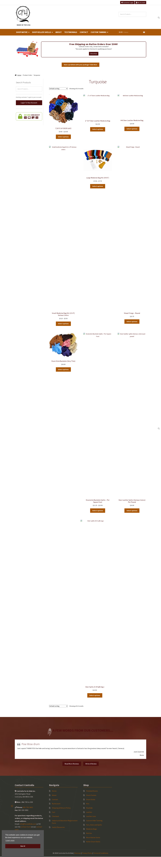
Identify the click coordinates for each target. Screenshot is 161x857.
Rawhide (89, 808)
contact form (26, 827)
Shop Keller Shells (41, 32)
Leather (89, 812)
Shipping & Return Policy (61, 808)
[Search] (159, 17)
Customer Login (128, 2)
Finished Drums (92, 791)
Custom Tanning (98, 32)
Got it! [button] (22, 846)
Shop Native (22, 32)
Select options (63, 137)
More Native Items (93, 837)
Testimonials (70, 32)
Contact (84, 32)
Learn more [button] (10, 840)
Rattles (89, 833)
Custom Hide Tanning (94, 820)
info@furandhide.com (28, 824)
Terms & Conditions (100, 853)
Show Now (93, 54)
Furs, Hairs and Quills (94, 825)
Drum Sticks (90, 799)
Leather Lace (91, 816)
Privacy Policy (87, 853)
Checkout (55, 816)
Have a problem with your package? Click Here (80, 65)
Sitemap (77, 853)
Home (19, 75)
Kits (87, 804)
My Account (141, 2)
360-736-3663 (28, 807)
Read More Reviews (72, 764)
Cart (53, 812)
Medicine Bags (91, 829)
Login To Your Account (29, 103)
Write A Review (90, 764)
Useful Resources (58, 827)
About (58, 32)
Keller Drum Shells (93, 842)
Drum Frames (91, 795)
